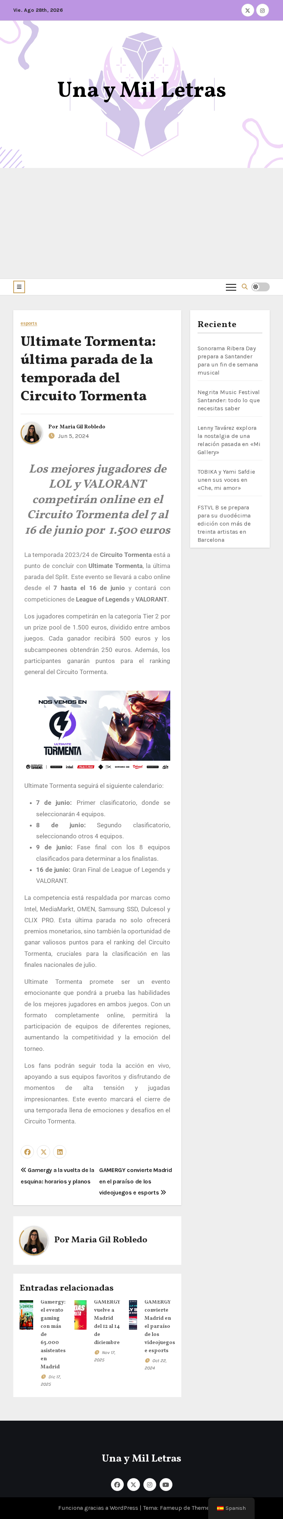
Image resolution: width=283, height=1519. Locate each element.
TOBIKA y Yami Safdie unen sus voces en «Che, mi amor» (226, 479)
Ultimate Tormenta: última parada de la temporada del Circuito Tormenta (88, 370)
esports (29, 323)
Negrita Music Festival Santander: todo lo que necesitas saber (229, 400)
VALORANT (151, 599)
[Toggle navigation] (231, 287)
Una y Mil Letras (141, 91)
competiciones (45, 599)
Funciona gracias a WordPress (99, 1507)
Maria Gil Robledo (82, 427)
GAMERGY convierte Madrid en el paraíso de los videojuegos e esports (135, 1181)
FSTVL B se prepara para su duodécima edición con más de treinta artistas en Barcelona (224, 523)
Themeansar (208, 1507)
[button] (19, 287)
